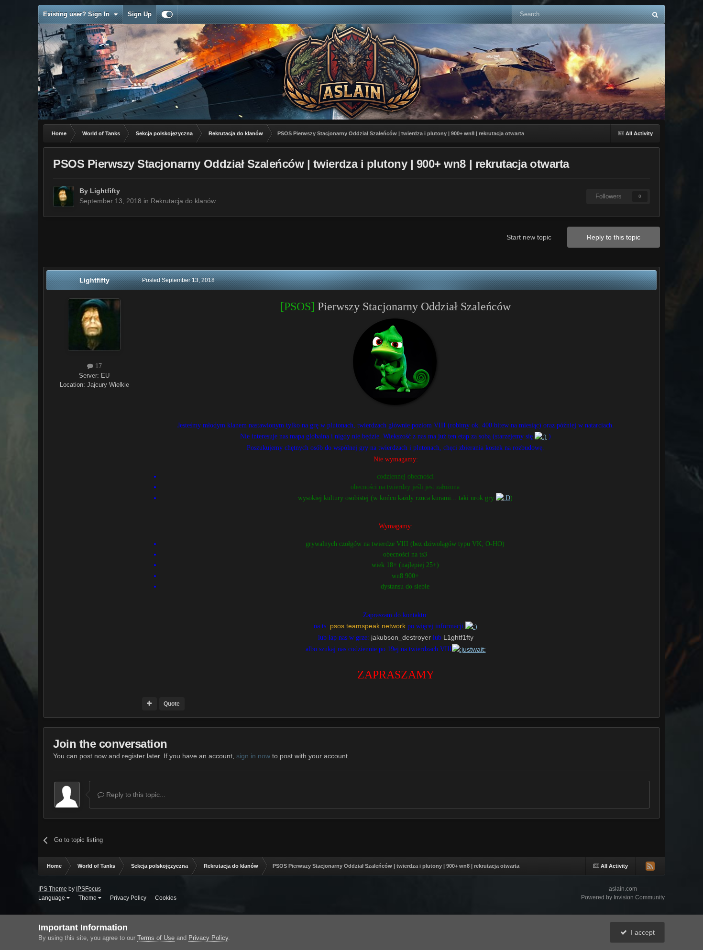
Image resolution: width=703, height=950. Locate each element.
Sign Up (140, 14)
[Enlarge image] (395, 362)
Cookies (165, 898)
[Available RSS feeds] (650, 866)
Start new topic (528, 237)
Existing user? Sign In (78, 14)
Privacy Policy (128, 898)
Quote (172, 703)
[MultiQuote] (149, 703)
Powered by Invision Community (623, 897)
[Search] (655, 14)
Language (52, 898)
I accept (641, 932)
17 (97, 366)
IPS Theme (52, 888)
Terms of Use (156, 937)
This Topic (619, 14)
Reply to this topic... (134, 794)
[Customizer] (167, 14)
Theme (88, 898)
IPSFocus (88, 888)
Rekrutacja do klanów (183, 201)
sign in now (253, 756)
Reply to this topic (613, 237)
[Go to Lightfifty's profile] (63, 196)
